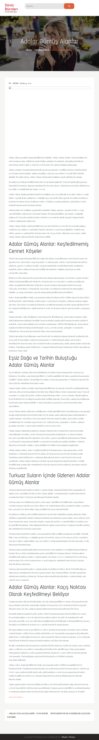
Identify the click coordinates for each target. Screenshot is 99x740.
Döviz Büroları (11, 7)
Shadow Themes (68, 737)
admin (16, 83)
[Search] (69, 6)
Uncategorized (16, 697)
